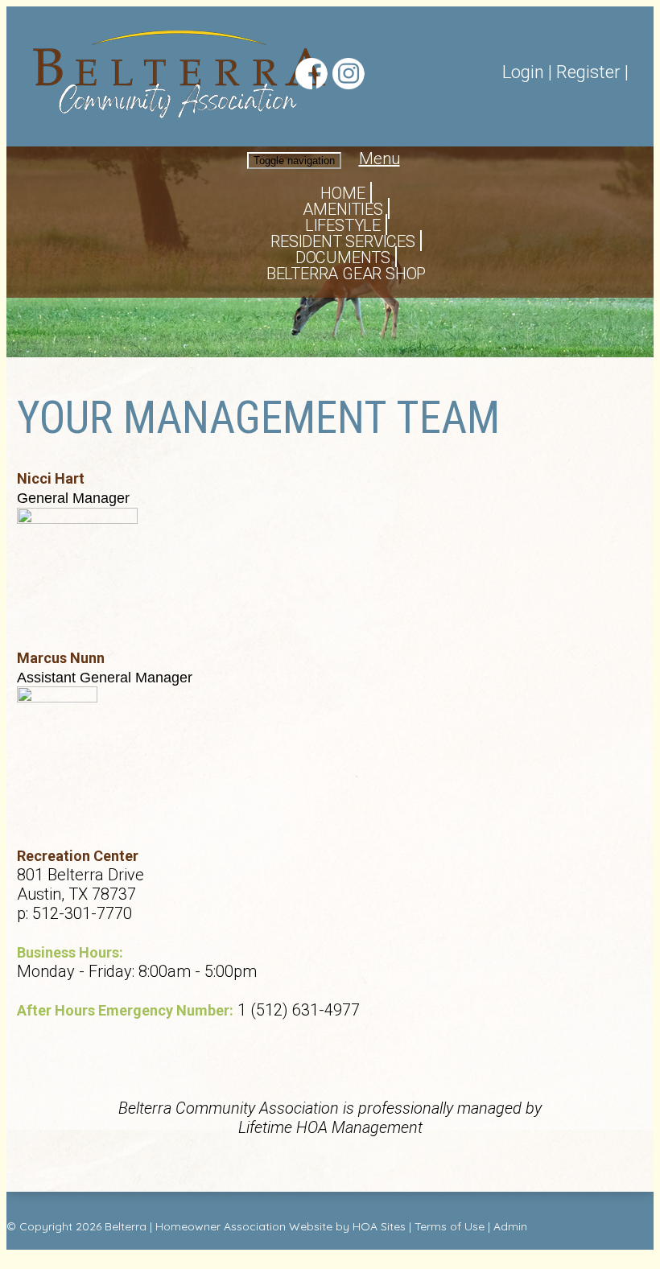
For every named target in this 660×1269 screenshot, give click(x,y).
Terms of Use (450, 1226)
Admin (510, 1226)
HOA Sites (379, 1226)
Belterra (125, 1226)
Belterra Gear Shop (346, 273)
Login (523, 72)
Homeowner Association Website (243, 1226)
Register (588, 72)
